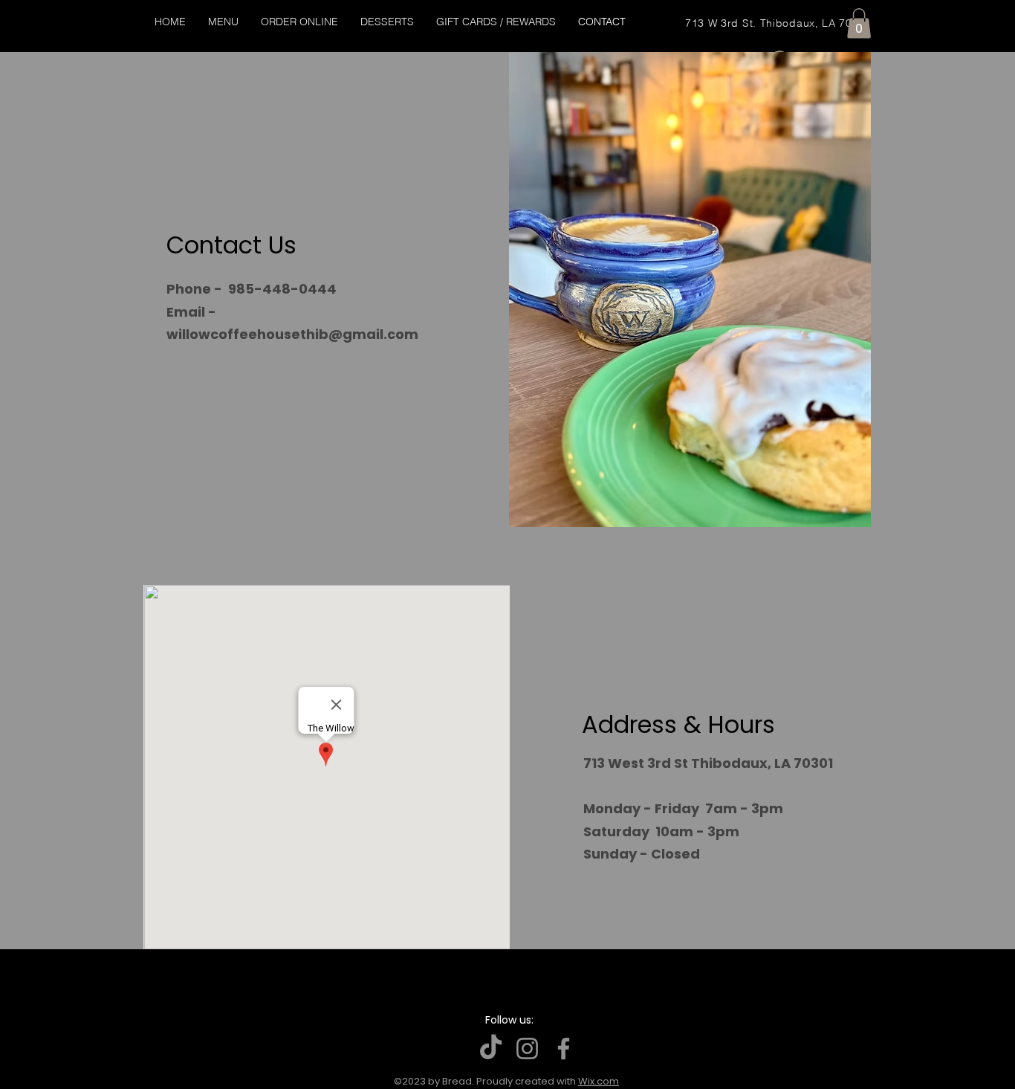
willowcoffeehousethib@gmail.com (292, 334)
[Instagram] (527, 1048)
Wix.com (598, 1081)
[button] (859, 23)
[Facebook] (563, 1048)
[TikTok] (490, 1048)
